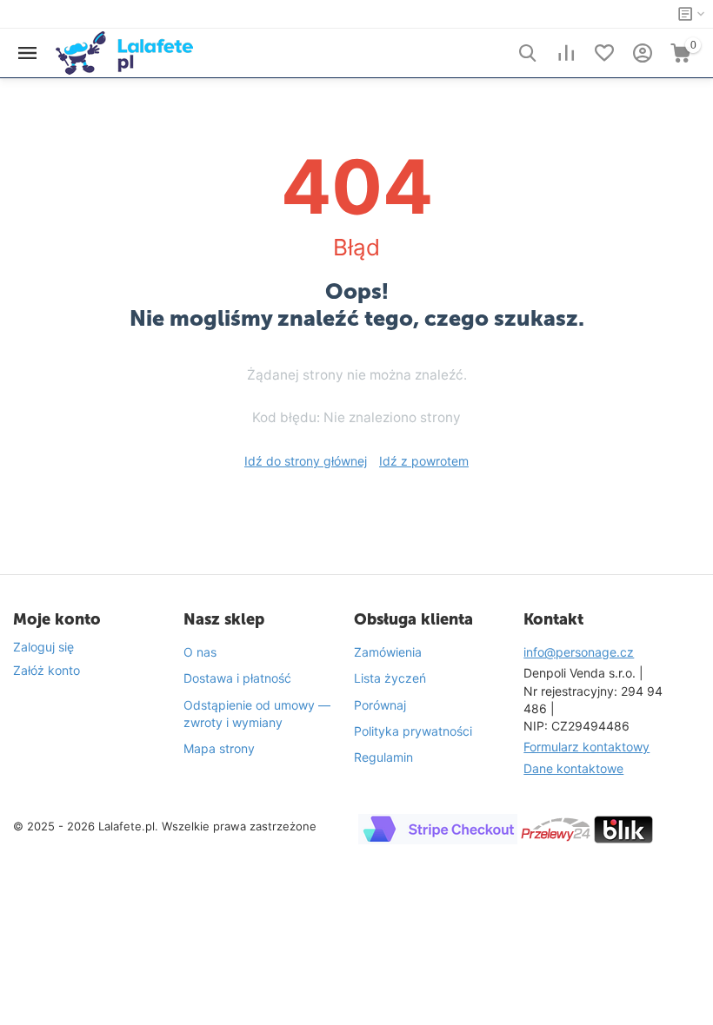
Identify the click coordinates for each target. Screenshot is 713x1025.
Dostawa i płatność (237, 678)
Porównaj (380, 705)
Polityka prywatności (413, 731)
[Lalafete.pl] (124, 51)
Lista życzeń (390, 678)
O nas (200, 652)
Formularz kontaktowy (586, 746)
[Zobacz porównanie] (566, 53)
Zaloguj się (43, 646)
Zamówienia (388, 652)
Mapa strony (219, 748)
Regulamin (383, 757)
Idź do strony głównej (305, 460)
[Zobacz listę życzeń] (604, 53)
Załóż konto (46, 670)
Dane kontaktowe (573, 768)
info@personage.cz (578, 652)
